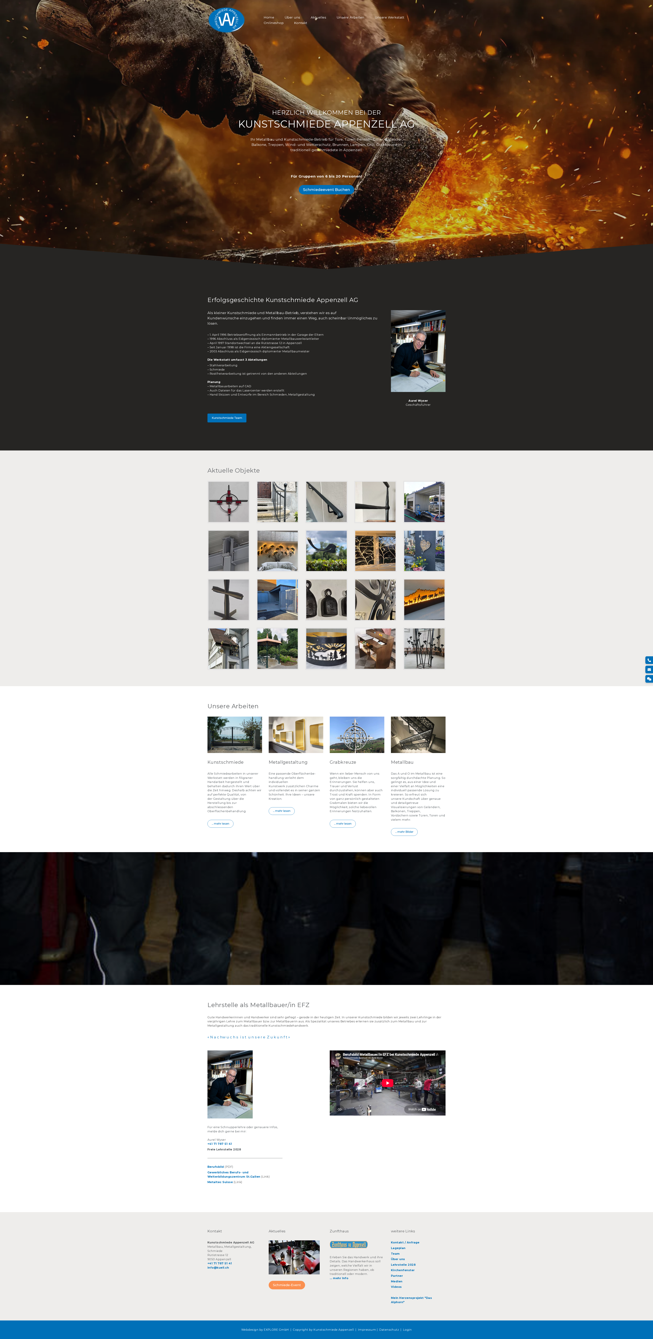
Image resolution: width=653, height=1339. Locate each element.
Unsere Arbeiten (350, 17)
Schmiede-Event (287, 1285)
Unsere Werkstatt (389, 17)
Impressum (367, 1329)
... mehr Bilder (404, 832)
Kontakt (300, 23)
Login (407, 1329)
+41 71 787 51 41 (219, 1143)
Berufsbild (215, 1166)
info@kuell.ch (218, 1267)
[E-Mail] (649, 669)
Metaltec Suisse (220, 1182)
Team (395, 1253)
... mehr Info (339, 1278)
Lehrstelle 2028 (403, 1264)
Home (269, 17)
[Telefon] (649, 660)
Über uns (292, 17)
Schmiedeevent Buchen (326, 189)
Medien (397, 1281)
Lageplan (398, 1248)
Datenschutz (389, 1329)
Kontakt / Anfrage (405, 1242)
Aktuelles (318, 17)
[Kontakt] (649, 679)
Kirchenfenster (403, 1270)
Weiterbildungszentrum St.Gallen (233, 1176)
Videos (396, 1286)
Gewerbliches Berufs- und (228, 1172)
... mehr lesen (220, 823)
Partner (397, 1275)
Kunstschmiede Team (227, 418)
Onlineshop (274, 23)
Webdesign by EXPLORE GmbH (265, 1329)
